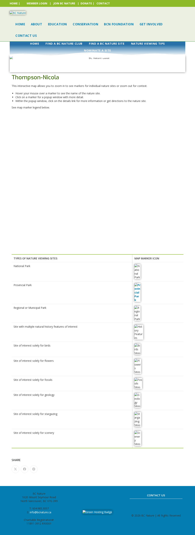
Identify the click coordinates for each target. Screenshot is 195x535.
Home (34, 43)
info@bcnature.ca (40, 512)
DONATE (86, 3)
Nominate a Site (97, 50)
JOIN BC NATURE (64, 3)
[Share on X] (15, 469)
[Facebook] (85, 495)
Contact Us (156, 495)
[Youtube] (110, 495)
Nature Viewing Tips (148, 43)
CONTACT (103, 3)
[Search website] (44, 35)
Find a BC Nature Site (107, 43)
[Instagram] (93, 495)
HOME (14, 3)
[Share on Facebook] (24, 469)
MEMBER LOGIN (37, 3)
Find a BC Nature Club (64, 43)
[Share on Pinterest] (34, 469)
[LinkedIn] (102, 495)
